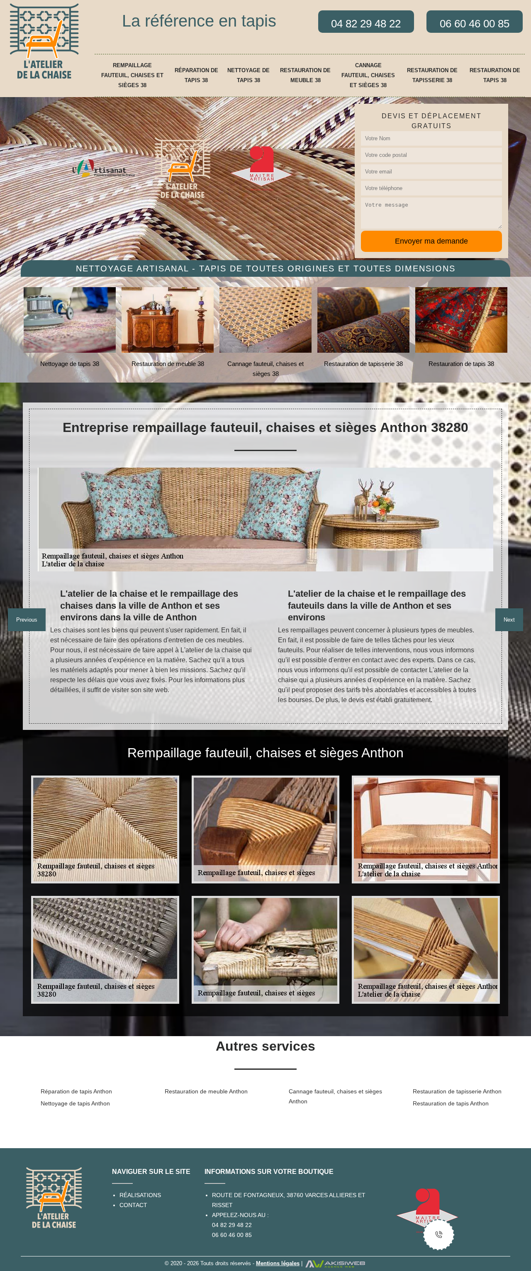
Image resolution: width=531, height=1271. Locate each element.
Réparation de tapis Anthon (76, 1091)
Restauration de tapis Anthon (451, 1103)
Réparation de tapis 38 (196, 75)
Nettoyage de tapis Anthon (75, 1103)
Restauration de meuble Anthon (206, 1091)
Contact (133, 1205)
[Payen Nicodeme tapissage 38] (44, 40)
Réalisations (140, 1195)
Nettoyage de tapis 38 (248, 75)
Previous (26, 620)
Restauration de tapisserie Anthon (457, 1091)
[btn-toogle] (438, 1234)
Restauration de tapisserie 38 (432, 75)
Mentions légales (278, 1263)
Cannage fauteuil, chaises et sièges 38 (368, 75)
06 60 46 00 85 (232, 1235)
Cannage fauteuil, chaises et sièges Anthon (335, 1096)
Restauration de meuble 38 (305, 75)
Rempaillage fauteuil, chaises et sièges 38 (132, 75)
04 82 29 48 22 (232, 1225)
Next (509, 620)
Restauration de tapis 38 (495, 75)
